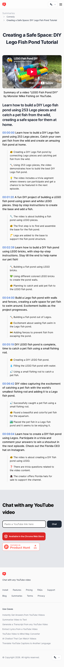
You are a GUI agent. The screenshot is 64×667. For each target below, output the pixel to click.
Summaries (8, 13)
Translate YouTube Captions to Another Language (26, 643)
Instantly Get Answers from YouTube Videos (23, 615)
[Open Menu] (60, 4)
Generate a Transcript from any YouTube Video (25, 624)
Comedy (11, 16)
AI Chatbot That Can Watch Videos (19, 638)
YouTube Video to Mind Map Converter (21, 634)
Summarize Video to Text (14, 619)
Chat (54, 524)
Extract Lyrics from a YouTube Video (20, 629)
